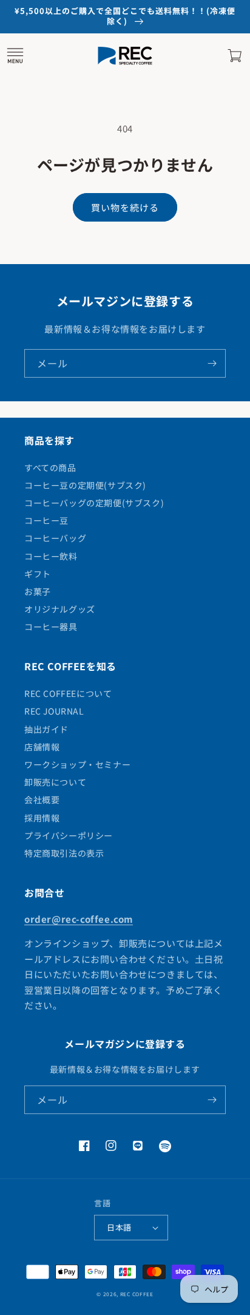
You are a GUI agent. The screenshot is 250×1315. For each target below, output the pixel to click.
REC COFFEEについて (68, 693)
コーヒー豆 (46, 520)
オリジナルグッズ (59, 609)
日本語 (119, 1227)
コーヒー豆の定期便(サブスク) (85, 485)
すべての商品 (50, 467)
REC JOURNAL (54, 711)
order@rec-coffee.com (78, 918)
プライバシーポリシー (68, 835)
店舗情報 (41, 747)
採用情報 (41, 818)
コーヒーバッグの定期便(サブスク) (94, 503)
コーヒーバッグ (55, 538)
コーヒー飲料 (51, 556)
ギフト (37, 574)
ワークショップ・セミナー (77, 764)
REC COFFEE (137, 1293)
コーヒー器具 (51, 626)
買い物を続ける (125, 207)
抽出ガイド (46, 729)
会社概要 (41, 799)
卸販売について (55, 782)
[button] (15, 55)
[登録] (211, 363)
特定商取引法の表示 (64, 853)
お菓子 (37, 591)
